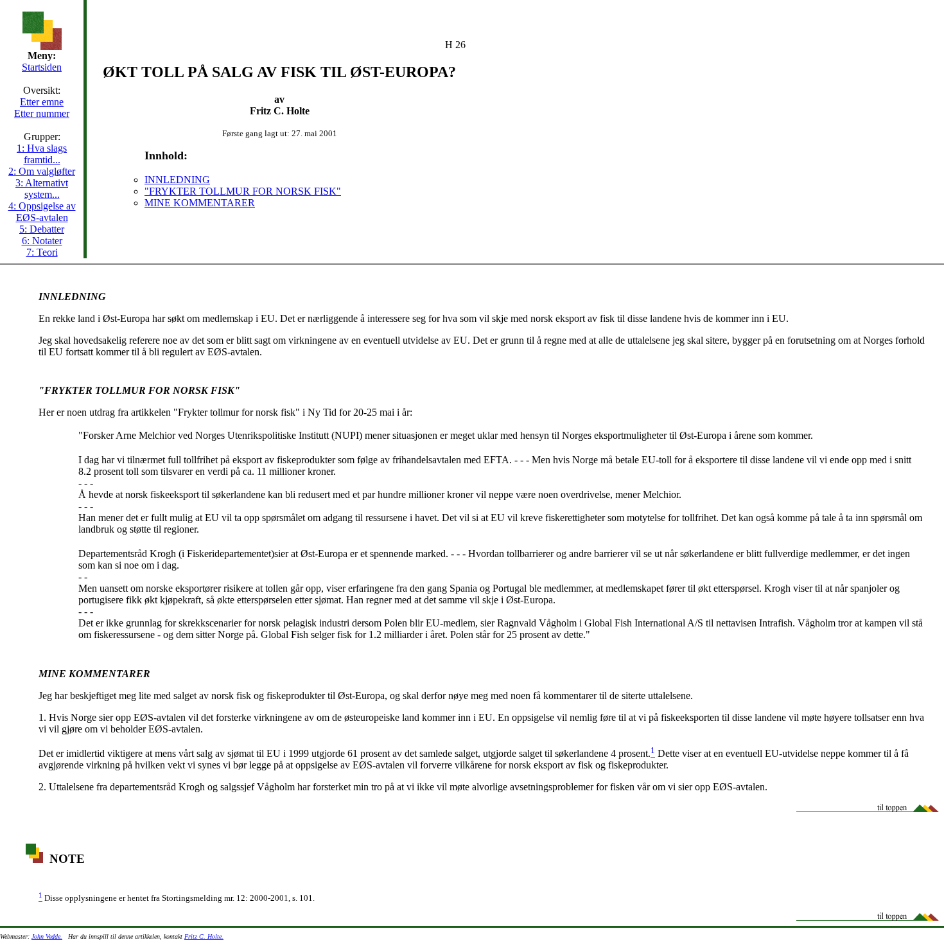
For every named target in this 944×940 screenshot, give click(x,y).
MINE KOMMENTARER (199, 202)
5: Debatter (41, 229)
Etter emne (42, 101)
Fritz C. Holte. (203, 936)
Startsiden (42, 67)
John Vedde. (46, 936)
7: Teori (42, 252)
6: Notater (42, 240)
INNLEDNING (177, 179)
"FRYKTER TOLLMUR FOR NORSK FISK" (242, 191)
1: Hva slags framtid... (42, 154)
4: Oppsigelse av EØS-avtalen (42, 211)
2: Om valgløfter (41, 171)
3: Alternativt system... (41, 188)
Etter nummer (41, 113)
